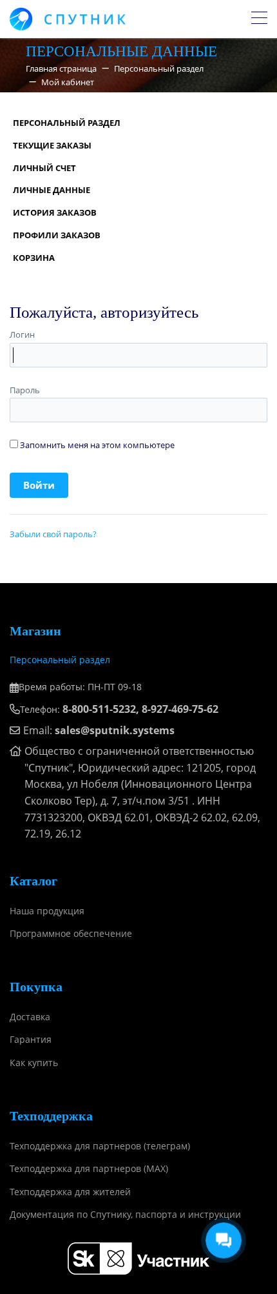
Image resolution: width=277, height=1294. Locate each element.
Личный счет (44, 168)
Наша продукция (47, 911)
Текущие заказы (52, 145)
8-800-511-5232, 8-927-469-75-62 (140, 709)
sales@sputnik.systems (115, 730)
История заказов (55, 212)
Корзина (34, 257)
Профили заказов (56, 235)
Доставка (30, 1017)
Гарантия (31, 1039)
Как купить (34, 1062)
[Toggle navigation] (259, 19)
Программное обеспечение (71, 933)
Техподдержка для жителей (70, 1192)
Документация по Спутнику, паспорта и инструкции (125, 1214)
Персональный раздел (66, 122)
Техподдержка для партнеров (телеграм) (100, 1146)
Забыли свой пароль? (53, 534)
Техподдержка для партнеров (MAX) (89, 1168)
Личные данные (51, 190)
